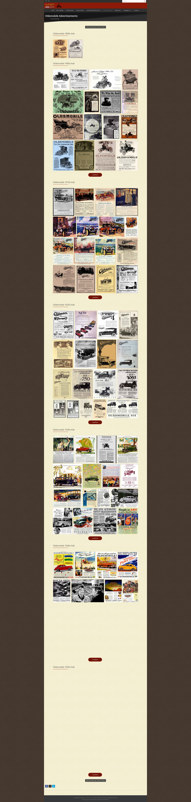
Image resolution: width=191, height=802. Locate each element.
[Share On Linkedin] (53, 786)
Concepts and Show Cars (93, 10)
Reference (117, 10)
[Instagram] (48, 1)
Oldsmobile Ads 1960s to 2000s (96, 27)
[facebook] (46, 1)
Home (52, 10)
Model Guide (69, 10)
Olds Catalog (59, 10)
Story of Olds (79, 10)
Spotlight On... (127, 10)
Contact (136, 10)
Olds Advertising (107, 10)
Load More (95, 175)
